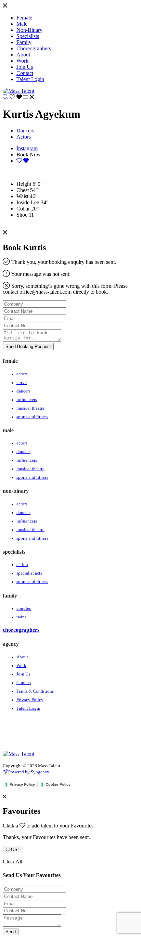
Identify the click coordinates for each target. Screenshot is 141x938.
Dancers (25, 130)
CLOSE (13, 849)
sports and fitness (32, 416)
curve (21, 382)
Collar (23, 208)
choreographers (21, 630)
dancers (23, 391)
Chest (22, 190)
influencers (26, 399)
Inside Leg (27, 202)
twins (21, 617)
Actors (23, 137)
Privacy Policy (29, 699)
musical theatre (30, 408)
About (22, 657)
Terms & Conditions (35, 691)
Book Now (28, 154)
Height (23, 184)
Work (21, 665)
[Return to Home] (18, 91)
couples (23, 608)
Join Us (23, 674)
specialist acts (29, 573)
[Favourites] (16, 97)
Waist (22, 196)
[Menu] (5, 6)
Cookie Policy (58, 784)
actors (21, 374)
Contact (23, 682)
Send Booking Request (28, 346)
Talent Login (28, 708)
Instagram (27, 148)
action (22, 564)
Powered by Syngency (28, 771)
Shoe (21, 215)
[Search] (5, 97)
